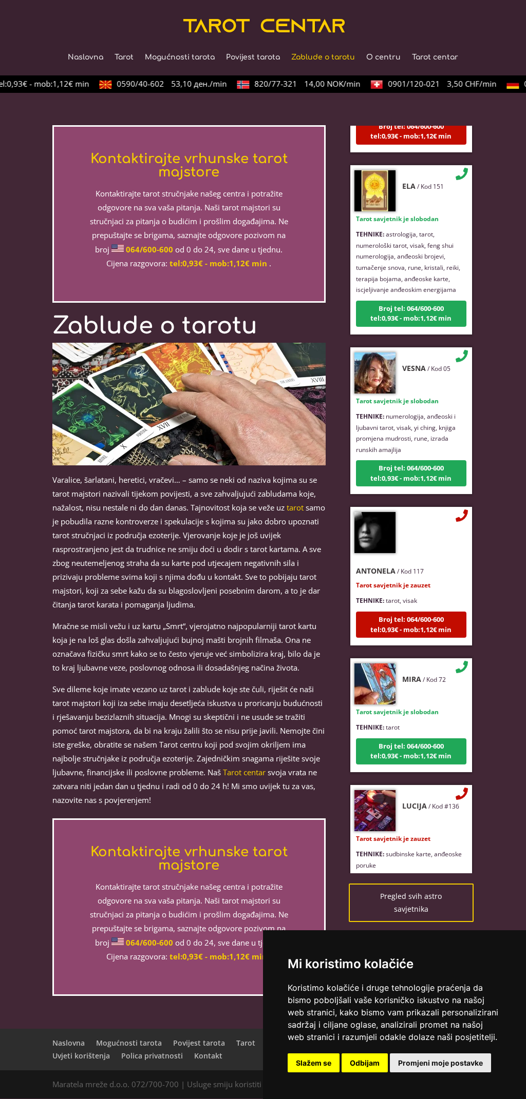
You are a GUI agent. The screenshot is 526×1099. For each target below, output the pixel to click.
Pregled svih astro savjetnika (411, 902)
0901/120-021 (434, 83)
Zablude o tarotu (323, 57)
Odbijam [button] (365, 1062)
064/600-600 (149, 249)
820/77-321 (299, 83)
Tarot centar (435, 57)
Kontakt (208, 1056)
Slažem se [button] (313, 1062)
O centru (383, 57)
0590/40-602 (164, 83)
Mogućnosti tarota (180, 57)
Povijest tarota (253, 57)
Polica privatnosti (152, 1056)
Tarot (124, 57)
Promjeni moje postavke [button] (440, 1062)
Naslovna (85, 57)
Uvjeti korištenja (81, 1056)
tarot (295, 507)
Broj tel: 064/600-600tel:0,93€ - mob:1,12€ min (411, 303)
